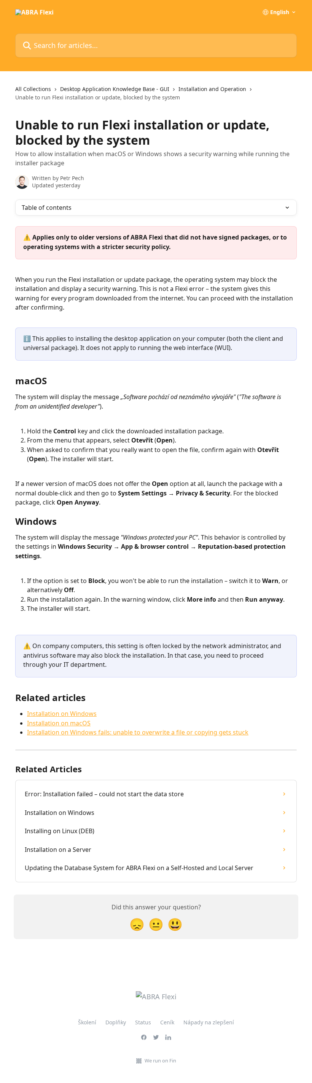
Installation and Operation (212, 89)
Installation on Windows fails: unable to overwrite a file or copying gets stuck (137, 732)
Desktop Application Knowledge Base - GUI (114, 89)
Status (143, 1022)
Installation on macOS (59, 723)
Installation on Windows (62, 713)
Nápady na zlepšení (208, 1022)
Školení (87, 1022)
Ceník (167, 1022)
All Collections (33, 89)
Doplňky (115, 1022)
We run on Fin (160, 1060)
